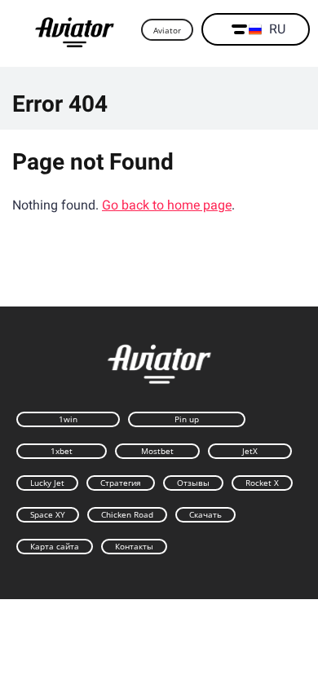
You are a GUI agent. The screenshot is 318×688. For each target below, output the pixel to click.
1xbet (62, 450)
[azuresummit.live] (74, 30)
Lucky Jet (47, 482)
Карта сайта (54, 546)
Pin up (186, 419)
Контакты (134, 546)
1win (68, 419)
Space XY (47, 514)
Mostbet (157, 450)
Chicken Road (127, 514)
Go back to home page (167, 205)
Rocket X (262, 482)
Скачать (205, 514)
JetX (250, 450)
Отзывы (193, 482)
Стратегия (120, 482)
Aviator (167, 30)
